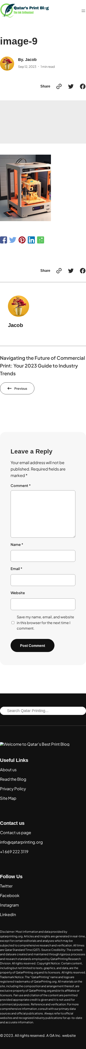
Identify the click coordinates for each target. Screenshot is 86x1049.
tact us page (19, 832)
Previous (20, 388)
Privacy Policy (13, 788)
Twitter (6, 885)
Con (4, 832)
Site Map (8, 798)
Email (16, 568)
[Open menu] (83, 11)
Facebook (9, 895)
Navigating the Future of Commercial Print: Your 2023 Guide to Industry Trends (42, 365)
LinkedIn (8, 914)
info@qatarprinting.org (21, 842)
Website (18, 592)
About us (8, 769)
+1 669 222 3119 (14, 851)
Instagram (9, 904)
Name (17, 544)
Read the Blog (13, 779)
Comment (21, 485)
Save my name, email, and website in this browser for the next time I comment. (45, 623)
